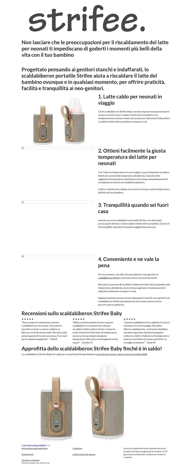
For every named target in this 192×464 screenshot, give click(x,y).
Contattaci (77, 448)
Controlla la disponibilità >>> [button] (36, 445)
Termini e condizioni (30, 460)
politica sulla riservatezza (84, 454)
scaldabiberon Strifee (109, 277)
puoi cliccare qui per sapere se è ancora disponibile (121, 354)
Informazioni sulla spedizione (35, 448)
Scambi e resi (27, 454)
